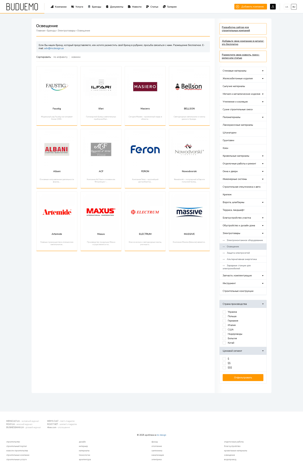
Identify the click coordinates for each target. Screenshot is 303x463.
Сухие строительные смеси (238, 109)
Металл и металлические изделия (241, 94)
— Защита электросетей (236, 252)
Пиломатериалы (231, 117)
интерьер (83, 446)
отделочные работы (234, 441)
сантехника (157, 450)
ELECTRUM (145, 234)
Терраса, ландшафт (233, 210)
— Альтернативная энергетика (240, 259)
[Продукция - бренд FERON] (145, 133)
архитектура (85, 459)
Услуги (79, 6)
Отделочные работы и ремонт (239, 163)
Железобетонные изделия (238, 78)
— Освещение (231, 246)
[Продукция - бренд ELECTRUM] (145, 195)
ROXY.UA (19, 424)
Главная (40, 30)
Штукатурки (229, 132)
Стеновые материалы (234, 70)
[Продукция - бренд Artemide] (57, 195)
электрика (157, 459)
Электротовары (231, 233)
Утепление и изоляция (235, 101)
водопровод (230, 459)
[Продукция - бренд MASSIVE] (189, 195)
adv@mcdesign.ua (54, 48)
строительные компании (17, 455)
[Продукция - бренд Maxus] (101, 195)
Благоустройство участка (237, 217)
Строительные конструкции (238, 291)
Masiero (145, 108)
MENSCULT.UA (22, 421)
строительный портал (16, 446)
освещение (229, 455)
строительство (13, 441)
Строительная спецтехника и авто (242, 186)
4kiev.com (58, 427)
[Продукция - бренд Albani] (57, 133)
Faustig (57, 108)
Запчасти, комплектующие (237, 275)
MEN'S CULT (60, 421)
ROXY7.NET (62, 424)
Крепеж (227, 194)
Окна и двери (230, 171)
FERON (145, 171)
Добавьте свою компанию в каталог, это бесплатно (243, 42)
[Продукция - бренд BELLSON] (189, 70)
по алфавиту (60, 57)
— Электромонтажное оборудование (243, 240)
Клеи (225, 148)
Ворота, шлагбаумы (233, 202)
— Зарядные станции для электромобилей (237, 267)
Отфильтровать (243, 377)
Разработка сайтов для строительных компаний (236, 29)
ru (294, 7)
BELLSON (189, 108)
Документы (116, 6)
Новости (137, 6)
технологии (84, 455)
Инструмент (229, 283)
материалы (84, 450)
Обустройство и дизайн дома (239, 225)
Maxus (101, 234)
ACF (101, 171)
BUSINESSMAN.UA (23, 427)
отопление (157, 446)
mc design (161, 435)
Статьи (154, 6)
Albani (57, 171)
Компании (61, 6)
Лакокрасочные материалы (238, 124)
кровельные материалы (235, 450)
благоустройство (232, 446)
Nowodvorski (189, 171)
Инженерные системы (235, 179)
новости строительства (17, 450)
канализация (158, 455)
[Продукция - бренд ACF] (101, 133)
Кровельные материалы (236, 155)
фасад (155, 441)
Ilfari (101, 108)
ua (286, 7)
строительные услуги (16, 459)
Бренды (96, 6)
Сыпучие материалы (234, 86)
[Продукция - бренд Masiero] (145, 70)
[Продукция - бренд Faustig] (57, 70)
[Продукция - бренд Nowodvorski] (189, 133)
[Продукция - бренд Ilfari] (101, 70)
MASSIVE (189, 234)
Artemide (57, 234)
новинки (75, 57)
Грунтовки (228, 140)
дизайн (82, 441)
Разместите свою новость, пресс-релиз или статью (241, 56)
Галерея (172, 6)
